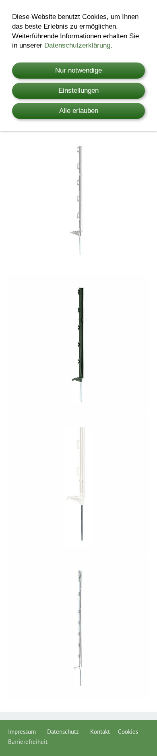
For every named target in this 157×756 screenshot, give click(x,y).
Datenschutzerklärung (77, 45)
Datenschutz (64, 731)
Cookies (128, 731)
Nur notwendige (78, 70)
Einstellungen (78, 90)
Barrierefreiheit (28, 742)
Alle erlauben (78, 111)
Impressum (23, 731)
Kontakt (100, 731)
